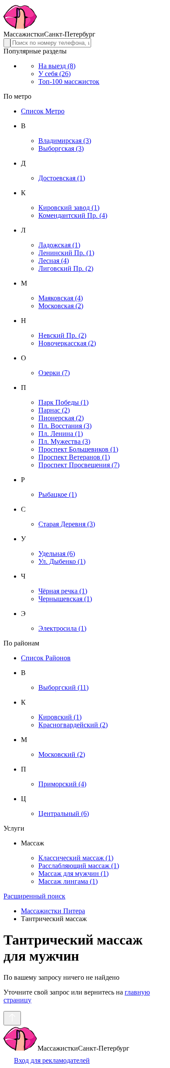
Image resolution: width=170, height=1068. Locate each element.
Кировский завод (68, 207)
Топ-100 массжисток (68, 81)
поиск (34, 896)
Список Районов (46, 658)
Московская (60, 305)
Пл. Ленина (60, 433)
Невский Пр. (62, 335)
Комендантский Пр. (72, 215)
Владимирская (64, 140)
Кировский (60, 717)
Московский (61, 754)
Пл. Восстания (65, 425)
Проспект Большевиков (78, 449)
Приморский (62, 784)
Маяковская (60, 298)
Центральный (63, 813)
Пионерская (61, 418)
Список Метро (43, 111)
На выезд (56, 66)
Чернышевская (65, 598)
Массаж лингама (68, 881)
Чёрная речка (62, 591)
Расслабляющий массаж (78, 865)
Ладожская (59, 245)
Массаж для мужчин (73, 873)
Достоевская (61, 178)
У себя (54, 73)
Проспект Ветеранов (74, 457)
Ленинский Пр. (66, 252)
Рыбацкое (57, 494)
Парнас (54, 410)
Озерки (54, 372)
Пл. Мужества (64, 441)
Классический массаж (75, 858)
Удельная (56, 553)
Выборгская (61, 148)
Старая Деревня (66, 524)
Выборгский (63, 687)
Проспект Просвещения (78, 465)
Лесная (53, 260)
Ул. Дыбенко (61, 561)
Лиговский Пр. (65, 268)
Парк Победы (63, 402)
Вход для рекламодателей (52, 1060)
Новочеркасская (67, 343)
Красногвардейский (73, 725)
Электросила (62, 628)
